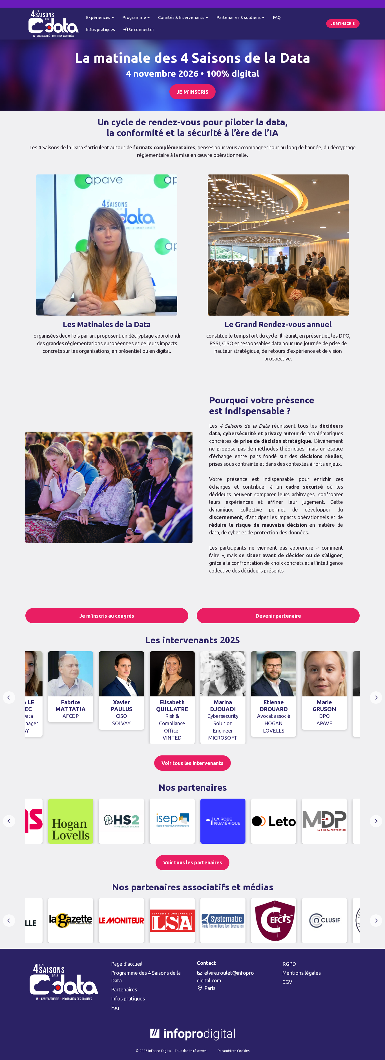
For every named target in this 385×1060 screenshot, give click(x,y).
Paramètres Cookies (233, 1051)
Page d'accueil (127, 964)
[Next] (376, 697)
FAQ (277, 17)
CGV (287, 982)
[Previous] (9, 697)
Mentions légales (301, 973)
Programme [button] (134, 17)
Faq (115, 1007)
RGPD (289, 964)
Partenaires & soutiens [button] (239, 17)
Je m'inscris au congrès (106, 615)
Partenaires (124, 989)
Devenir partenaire (278, 615)
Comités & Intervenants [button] (181, 17)
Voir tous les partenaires (192, 862)
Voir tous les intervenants (192, 763)
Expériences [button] (98, 17)
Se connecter (141, 29)
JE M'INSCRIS (343, 23)
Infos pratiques (100, 29)
